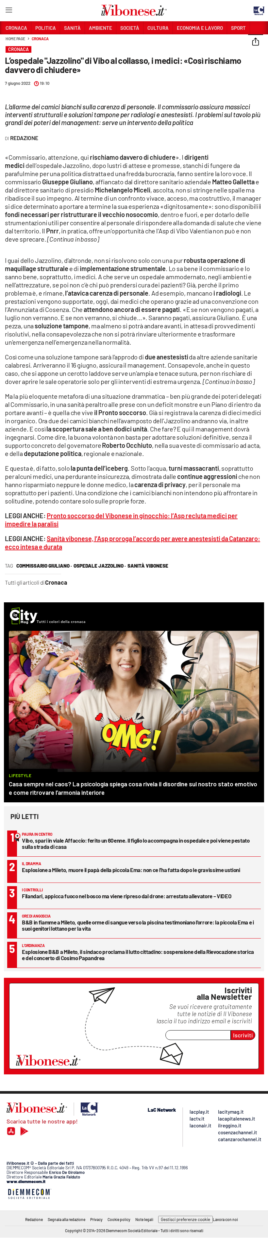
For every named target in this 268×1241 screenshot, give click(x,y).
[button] (255, 42)
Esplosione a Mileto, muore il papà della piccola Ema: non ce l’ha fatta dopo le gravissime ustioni (131, 870)
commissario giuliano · (44, 566)
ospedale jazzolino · (100, 566)
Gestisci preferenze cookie (185, 1219)
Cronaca (40, 38)
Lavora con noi (225, 1219)
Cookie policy (119, 1219)
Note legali (144, 1219)
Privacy (96, 1219)
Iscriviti (243, 1035)
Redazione (34, 1219)
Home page (15, 38)
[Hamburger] (8, 11)
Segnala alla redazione (66, 1219)
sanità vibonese (147, 566)
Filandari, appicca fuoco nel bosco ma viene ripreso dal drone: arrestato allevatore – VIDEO (126, 896)
